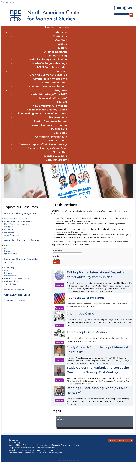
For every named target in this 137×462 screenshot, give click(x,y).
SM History (8, 227)
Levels (56, 256)
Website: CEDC (75, 460)
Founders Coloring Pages (85, 297)
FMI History (9, 230)
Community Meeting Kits (51, 136)
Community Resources (17, 295)
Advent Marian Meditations (50, 78)
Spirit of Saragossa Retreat (50, 121)
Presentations (58, 117)
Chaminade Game (80, 313)
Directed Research (55, 51)
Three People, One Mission (87, 332)
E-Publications (58, 140)
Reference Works (14, 289)
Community (9, 268)
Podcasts (61, 71)
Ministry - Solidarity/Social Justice (18, 279)
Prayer (7, 251)
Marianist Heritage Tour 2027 (48, 94)
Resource (59, 285)
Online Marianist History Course (47, 109)
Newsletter (60, 152)
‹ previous (60, 420)
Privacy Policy (14, 443)
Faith (6, 245)
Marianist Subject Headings (49, 63)
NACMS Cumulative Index (51, 67)
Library (62, 47)
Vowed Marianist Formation (49, 125)
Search (110, 14)
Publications (59, 128)
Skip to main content (10, 2)
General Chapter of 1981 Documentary (43, 144)
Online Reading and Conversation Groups (40, 113)
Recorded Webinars (54, 155)
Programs (60, 90)
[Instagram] (124, 8)
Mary (6, 248)
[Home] (28, 15)
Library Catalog (57, 55)
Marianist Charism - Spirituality (21, 240)
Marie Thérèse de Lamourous (16, 224)
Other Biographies (12, 235)
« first (58, 417)
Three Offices (10, 284)
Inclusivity (8, 273)
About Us (61, 32)
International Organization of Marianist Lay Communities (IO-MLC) (37, 453)
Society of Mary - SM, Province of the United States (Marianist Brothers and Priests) (44, 445)
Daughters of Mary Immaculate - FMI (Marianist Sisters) (32, 448)
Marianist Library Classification (47, 59)
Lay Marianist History (13, 232)
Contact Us (60, 36)
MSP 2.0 (62, 101)
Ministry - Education (12, 281)
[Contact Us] (130, 8)
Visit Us (62, 43)
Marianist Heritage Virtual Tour (47, 148)
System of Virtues (11, 254)
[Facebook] (114, 8)
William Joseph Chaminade (15, 219)
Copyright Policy (56, 159)
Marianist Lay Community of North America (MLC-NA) (31, 450)
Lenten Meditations (54, 82)
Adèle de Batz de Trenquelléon (18, 221)
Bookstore (60, 132)
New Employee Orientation (50, 105)
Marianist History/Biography (20, 213)
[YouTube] (119, 8)
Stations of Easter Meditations (48, 86)
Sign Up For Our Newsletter (120, 440)
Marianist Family (11, 276)
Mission (7, 270)
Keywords (57, 251)
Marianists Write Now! (53, 98)
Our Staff (61, 40)
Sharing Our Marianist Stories (48, 74)
